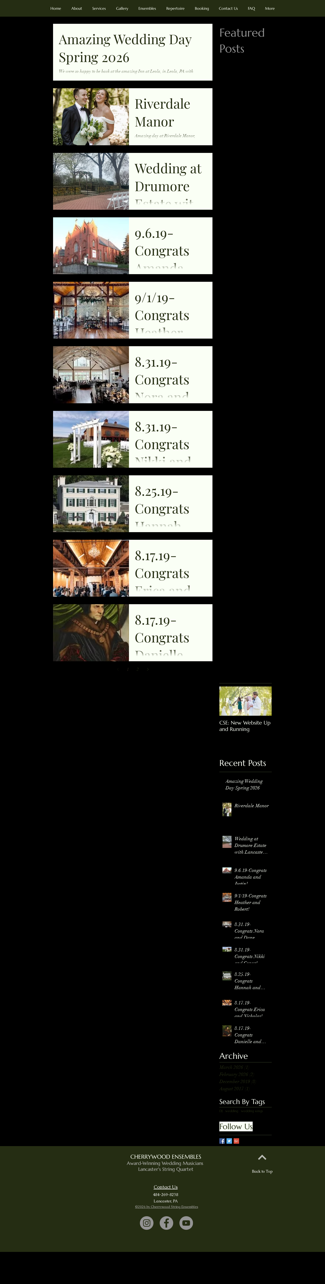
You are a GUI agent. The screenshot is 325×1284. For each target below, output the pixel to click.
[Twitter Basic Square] (229, 1141)
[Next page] (147, 669)
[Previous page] (117, 669)
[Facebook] (166, 1223)
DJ (220, 1111)
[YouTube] (186, 1223)
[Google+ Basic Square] (236, 1141)
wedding (231, 1111)
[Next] (262, 1157)
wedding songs (252, 1111)
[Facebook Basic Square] (222, 1141)
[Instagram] (146, 1223)
